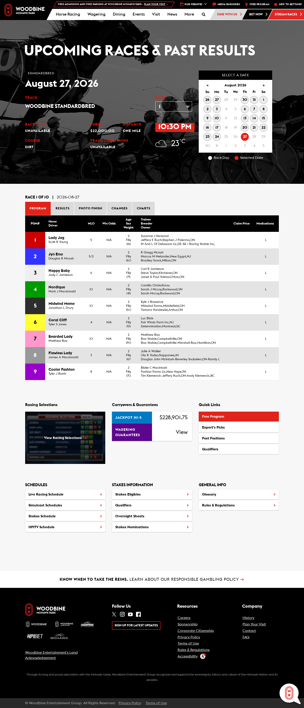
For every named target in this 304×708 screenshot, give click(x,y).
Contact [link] (249, 631)
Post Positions (213, 440)
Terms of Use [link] (188, 643)
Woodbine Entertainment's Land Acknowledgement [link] (51, 655)
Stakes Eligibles (128, 494)
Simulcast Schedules (45, 505)
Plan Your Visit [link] (254, 624)
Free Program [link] (259, 4)
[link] (24, 10)
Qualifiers (210, 449)
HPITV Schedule (41, 528)
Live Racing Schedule (45, 494)
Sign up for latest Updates (136, 625)
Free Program (213, 416)
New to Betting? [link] (290, 4)
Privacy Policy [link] (189, 637)
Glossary (209, 494)
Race (160, 97)
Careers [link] (184, 618)
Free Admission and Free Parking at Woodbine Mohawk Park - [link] (97, 4)
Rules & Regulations (218, 505)
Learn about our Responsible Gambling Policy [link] (152, 579)
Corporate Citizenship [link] (196, 631)
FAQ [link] (246, 637)
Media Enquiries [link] (229, 4)
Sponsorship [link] (188, 624)
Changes (119, 208)
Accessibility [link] (188, 656)
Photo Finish (90, 208)
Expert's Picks (213, 427)
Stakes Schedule (42, 516)
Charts (143, 208)
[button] (189, 14)
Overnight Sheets (129, 516)
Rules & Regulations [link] (194, 650)
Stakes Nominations (132, 527)
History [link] (248, 618)
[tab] (38, 208)
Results (62, 208)
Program (38, 208)
